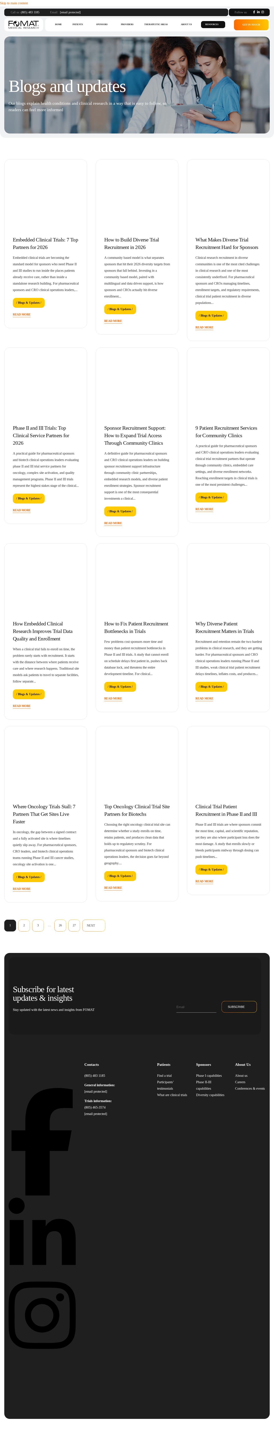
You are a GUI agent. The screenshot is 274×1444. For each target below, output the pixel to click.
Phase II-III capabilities (203, 1085)
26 (60, 925)
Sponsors (102, 24)
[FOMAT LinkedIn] (42, 1273)
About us (186, 24)
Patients (78, 24)
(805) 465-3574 (95, 1107)
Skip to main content (14, 3)
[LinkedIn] (258, 12)
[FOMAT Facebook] (42, 1194)
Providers (127, 24)
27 (74, 925)
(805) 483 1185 (30, 12)
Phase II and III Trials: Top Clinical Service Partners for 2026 (41, 435)
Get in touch (251, 24)
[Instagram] (262, 12)
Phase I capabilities (209, 1075)
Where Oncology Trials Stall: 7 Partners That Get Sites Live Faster (44, 814)
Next (91, 925)
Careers (240, 1082)
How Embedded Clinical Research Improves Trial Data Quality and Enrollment (42, 631)
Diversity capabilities (210, 1095)
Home (58, 24)
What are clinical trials (172, 1095)
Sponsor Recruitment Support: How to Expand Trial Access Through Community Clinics (135, 435)
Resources (212, 24)
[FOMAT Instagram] (42, 1352)
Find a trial (164, 1075)
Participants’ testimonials (165, 1085)
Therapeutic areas (156, 24)
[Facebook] (254, 12)
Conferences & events (250, 1088)
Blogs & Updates (29, 302)
